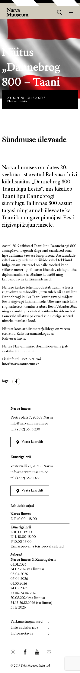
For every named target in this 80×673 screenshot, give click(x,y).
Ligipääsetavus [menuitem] (21, 633)
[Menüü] (71, 12)
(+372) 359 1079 (27, 478)
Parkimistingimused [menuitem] (26, 621)
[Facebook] (25, 652)
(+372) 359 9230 (27, 429)
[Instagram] (14, 652)
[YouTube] (37, 652)
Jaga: (5, 381)
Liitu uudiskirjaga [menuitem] (24, 627)
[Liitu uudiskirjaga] (47, 652)
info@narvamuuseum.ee (29, 423)
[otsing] (59, 12)
